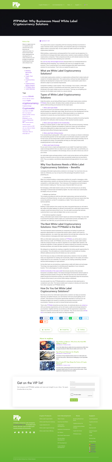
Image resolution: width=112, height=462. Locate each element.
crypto (29, 100)
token (29, 129)
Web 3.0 (31, 131)
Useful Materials (30, 89)
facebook (24, 120)
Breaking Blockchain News (29, 72)
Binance (26, 96)
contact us (84, 305)
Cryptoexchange (26, 106)
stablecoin (24, 129)
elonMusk (33, 114)
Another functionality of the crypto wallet (51, 271)
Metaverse (30, 120)
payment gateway (29, 122)
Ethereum (25, 118)
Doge (26, 112)
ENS (23, 116)
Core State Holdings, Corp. (19, 424)
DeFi (32, 111)
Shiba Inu (29, 128)
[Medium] (34, 432)
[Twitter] (15, 432)
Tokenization (25, 131)
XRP (29, 133)
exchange (30, 118)
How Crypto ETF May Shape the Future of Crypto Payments (71, 363)
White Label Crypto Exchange (51, 145)
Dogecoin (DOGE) (26, 114)
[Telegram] (18, 432)
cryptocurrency (30, 103)
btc (29, 98)
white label (25, 133)
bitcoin (31, 96)
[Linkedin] (22, 432)
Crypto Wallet (25, 110)
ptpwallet (28, 124)
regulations (24, 126)
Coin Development (57, 5)
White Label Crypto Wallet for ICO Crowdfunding (56, 123)
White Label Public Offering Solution (53, 133)
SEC (33, 126)
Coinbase (24, 100)
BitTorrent (24, 98)
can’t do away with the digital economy (53, 61)
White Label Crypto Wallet (50, 107)
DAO (29, 110)
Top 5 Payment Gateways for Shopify (67, 352)
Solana (33, 128)
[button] (44, 318)
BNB (27, 98)
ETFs (27, 116)
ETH (29, 116)
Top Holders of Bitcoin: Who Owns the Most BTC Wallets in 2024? (71, 342)
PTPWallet (43, 103)
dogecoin (29, 112)
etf (25, 116)
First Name (72, 382)
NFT (24, 122)
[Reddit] (30, 432)
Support (77, 5)
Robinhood (30, 126)
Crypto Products (43, 5)
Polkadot (24, 124)
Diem (23, 112)
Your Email (73, 387)
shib (23, 128)
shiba (26, 128)
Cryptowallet (28, 108)
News (68, 5)
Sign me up (74, 400)
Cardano (32, 98)
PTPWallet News (30, 87)
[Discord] (26, 432)
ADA (23, 96)
